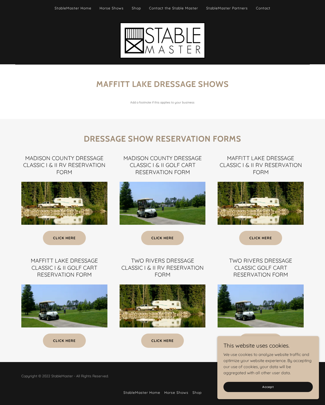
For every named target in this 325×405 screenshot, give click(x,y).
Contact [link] (263, 8)
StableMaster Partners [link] (227, 8)
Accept (268, 387)
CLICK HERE (64, 238)
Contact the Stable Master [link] (173, 8)
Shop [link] (136, 8)
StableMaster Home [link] (73, 8)
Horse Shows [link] (112, 8)
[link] (162, 39)
